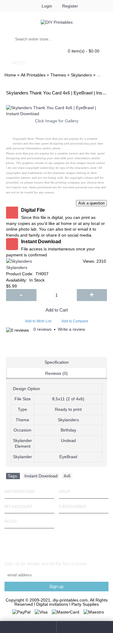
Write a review (71, 329)
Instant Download (41, 475)
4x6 (67, 475)
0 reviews (42, 329)
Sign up (56, 586)
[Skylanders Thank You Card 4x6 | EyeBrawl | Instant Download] (56, 111)
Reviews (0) (56, 373)
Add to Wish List (38, 321)
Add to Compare (74, 321)
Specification (57, 362)
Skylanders (16, 267)
